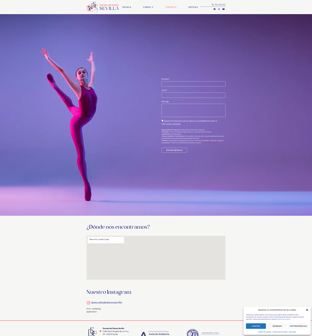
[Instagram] (219, 9)
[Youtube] (223, 9)
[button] (307, 310)
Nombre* (166, 79)
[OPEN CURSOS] (153, 7)
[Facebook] (214, 9)
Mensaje (165, 101)
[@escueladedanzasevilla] (88, 303)
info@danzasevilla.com (209, 143)
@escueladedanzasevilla (106, 302)
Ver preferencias (298, 326)
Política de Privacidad (280, 332)
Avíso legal (292, 332)
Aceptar (256, 326)
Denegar (277, 326)
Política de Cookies (283, 319)
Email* (164, 90)
